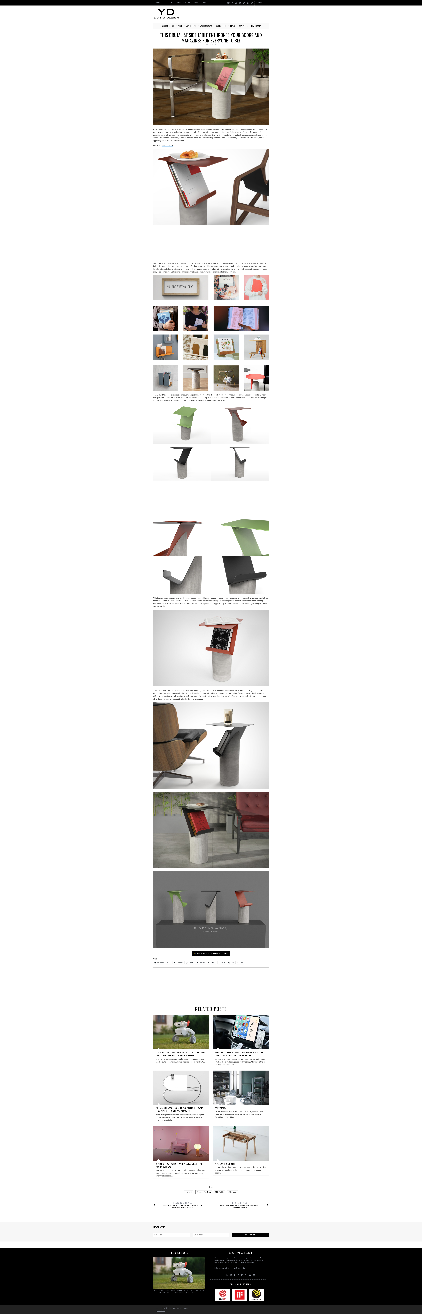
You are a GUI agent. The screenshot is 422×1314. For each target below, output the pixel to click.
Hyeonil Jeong (167, 145)
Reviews (242, 26)
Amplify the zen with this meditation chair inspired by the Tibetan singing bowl (240, 1204)
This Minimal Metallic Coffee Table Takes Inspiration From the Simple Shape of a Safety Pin (180, 1110)
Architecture (206, 26)
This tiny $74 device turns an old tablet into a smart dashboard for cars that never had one (240, 1054)
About (157, 3)
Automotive (191, 26)
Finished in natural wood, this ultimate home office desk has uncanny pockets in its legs (182, 1204)
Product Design (167, 26)
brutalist (188, 1192)
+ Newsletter (255, 26)
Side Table (219, 1192)
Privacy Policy (241, 1268)
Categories (168, 3)
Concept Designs (204, 1192)
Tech (180, 26)
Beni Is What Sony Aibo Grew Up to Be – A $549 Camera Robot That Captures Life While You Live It (180, 1054)
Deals (232, 26)
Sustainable (221, 26)
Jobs (204, 3)
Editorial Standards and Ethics (225, 1268)
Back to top (160, 1311)
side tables (232, 1192)
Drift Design (220, 1108)
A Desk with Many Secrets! (227, 1163)
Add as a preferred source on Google (212, 953)
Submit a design (183, 3)
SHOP (196, 3)
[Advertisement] (229, 14)
